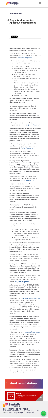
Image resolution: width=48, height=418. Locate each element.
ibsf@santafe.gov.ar (33, 125)
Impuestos (16, 13)
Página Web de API (27, 181)
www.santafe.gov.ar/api (31, 298)
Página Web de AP (27, 148)
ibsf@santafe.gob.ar (25, 57)
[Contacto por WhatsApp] (43, 413)
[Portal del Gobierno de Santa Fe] (12, 3)
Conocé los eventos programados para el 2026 (26, 396)
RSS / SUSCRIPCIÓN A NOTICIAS (15, 409)
